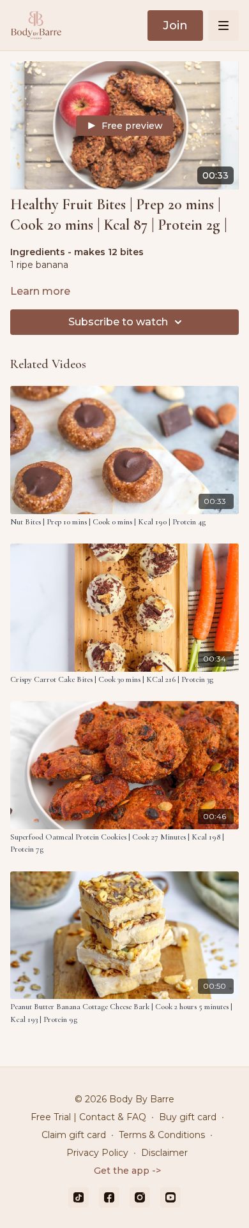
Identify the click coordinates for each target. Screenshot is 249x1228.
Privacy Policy (97, 1152)
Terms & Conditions (162, 1135)
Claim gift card (74, 1135)
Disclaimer (164, 1152)
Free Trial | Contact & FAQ (88, 1117)
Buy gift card (187, 1117)
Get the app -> (127, 1170)
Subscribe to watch (118, 322)
